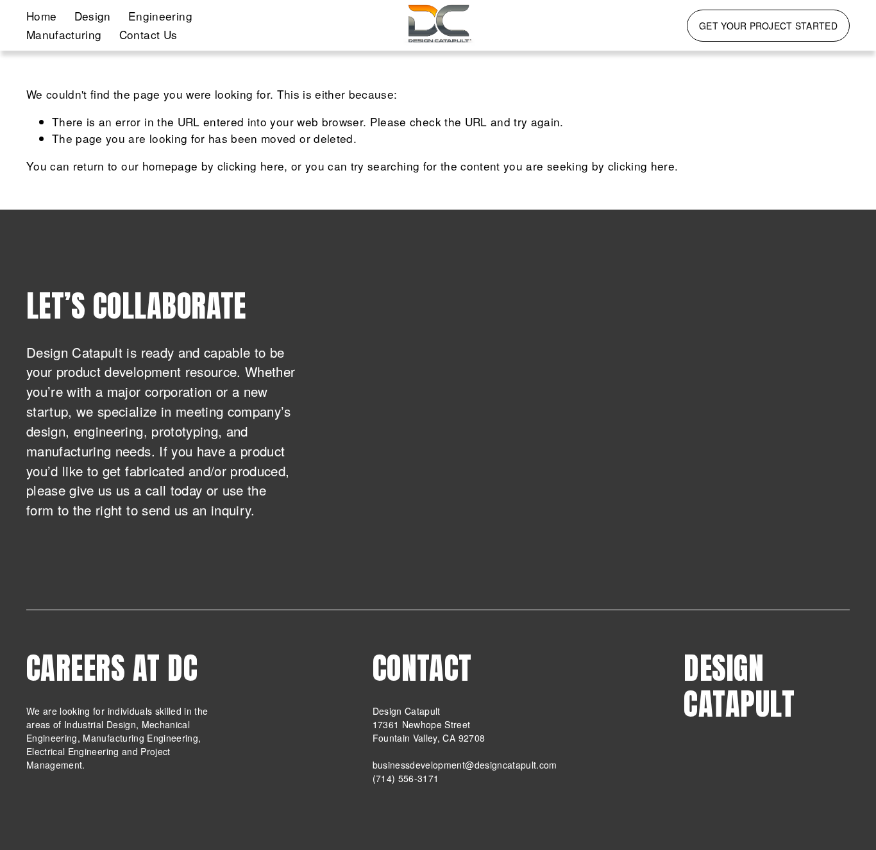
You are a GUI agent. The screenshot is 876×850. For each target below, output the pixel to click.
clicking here (251, 166)
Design (92, 16)
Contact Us (148, 34)
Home (41, 16)
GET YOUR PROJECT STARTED (768, 25)
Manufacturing (64, 34)
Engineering (160, 16)
